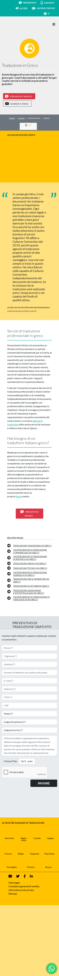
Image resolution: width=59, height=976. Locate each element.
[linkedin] (29, 876)
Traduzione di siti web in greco (31, 586)
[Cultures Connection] (18, 24)
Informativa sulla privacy (21, 889)
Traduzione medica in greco (29, 563)
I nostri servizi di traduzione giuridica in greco (30, 573)
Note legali (14, 882)
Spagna (50, 838)
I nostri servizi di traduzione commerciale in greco (30, 551)
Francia (8, 853)
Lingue (21, 118)
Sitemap (12, 893)
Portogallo (12, 867)
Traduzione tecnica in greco (30, 568)
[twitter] (16, 876)
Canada (37, 838)
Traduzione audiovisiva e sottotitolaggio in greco (28, 591)
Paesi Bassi (49, 853)
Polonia (30, 867)
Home (12, 118)
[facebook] (23, 876)
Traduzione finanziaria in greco (32, 545)
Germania (9, 838)
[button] (52, 13)
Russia (48, 867)
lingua (18, 496)
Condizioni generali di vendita (23, 886)
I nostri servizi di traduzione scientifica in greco (30, 557)
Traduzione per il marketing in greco (31, 580)
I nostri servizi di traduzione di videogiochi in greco (31, 598)
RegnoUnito (24, 839)
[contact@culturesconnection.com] (10, 876)
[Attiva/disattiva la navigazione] (54, 24)
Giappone (34, 853)
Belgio (21, 853)
